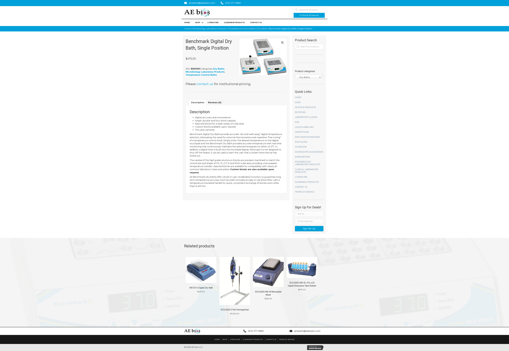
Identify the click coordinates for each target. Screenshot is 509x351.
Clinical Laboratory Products (306, 170)
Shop (197, 22)
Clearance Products (234, 22)
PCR (297, 122)
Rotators (300, 112)
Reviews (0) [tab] (214, 102)
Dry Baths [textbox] (308, 77)
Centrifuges (302, 132)
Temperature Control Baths (242, 28)
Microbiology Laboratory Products (209, 28)
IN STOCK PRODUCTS (305, 107)
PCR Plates (301, 142)
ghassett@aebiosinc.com (202, 3)
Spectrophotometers (307, 137)
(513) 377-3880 (233, 3)
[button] (309, 15)
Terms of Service (304, 192)
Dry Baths (262, 28)
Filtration (301, 147)
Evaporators (302, 157)
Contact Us (256, 22)
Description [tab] (197, 102)
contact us (205, 84)
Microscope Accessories (309, 152)
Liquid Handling (304, 127)
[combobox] (309, 76)
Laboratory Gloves (306, 117)
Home (187, 22)
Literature (212, 22)
